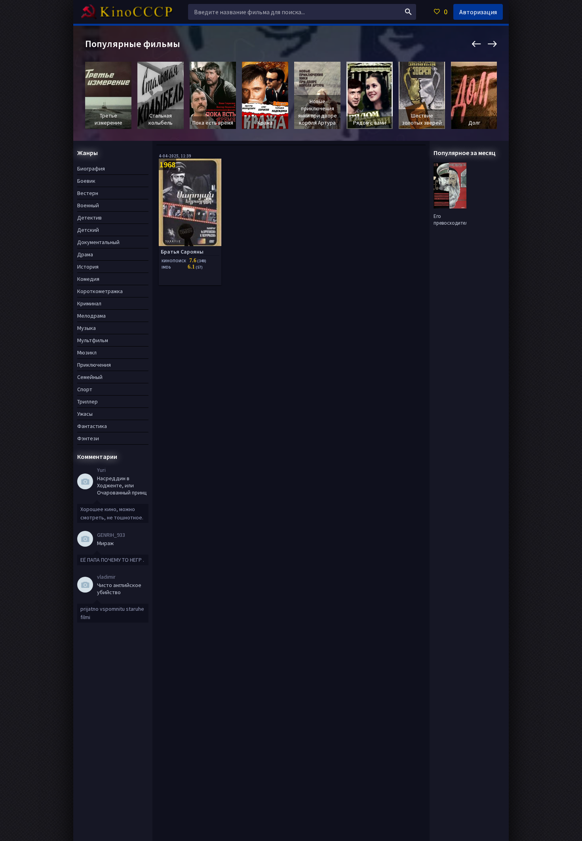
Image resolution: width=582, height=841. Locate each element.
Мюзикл (87, 352)
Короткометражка (100, 291)
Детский (88, 229)
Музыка (86, 327)
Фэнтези (88, 438)
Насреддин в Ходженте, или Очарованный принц (122, 485)
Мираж (105, 543)
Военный (88, 205)
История (88, 266)
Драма (85, 254)
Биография (91, 168)
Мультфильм (92, 340)
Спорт (84, 389)
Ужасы (85, 413)
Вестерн (87, 193)
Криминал (89, 303)
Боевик (86, 180)
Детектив (89, 217)
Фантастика (92, 426)
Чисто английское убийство (119, 589)
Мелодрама (91, 315)
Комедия (88, 278)
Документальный (98, 242)
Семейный (90, 377)
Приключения (94, 364)
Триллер (87, 401)
